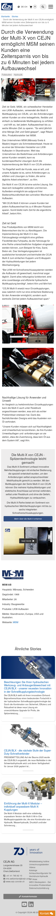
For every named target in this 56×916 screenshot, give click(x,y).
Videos (32, 867)
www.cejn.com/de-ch (15, 881)
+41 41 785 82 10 (14, 875)
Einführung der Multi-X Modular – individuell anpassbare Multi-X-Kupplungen (23, 806)
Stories (15, 16)
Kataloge (33, 870)
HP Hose (33, 879)
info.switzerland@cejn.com (18, 878)
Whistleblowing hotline (39, 861)
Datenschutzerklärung (39, 888)
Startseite (5, 16)
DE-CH (23, 6)
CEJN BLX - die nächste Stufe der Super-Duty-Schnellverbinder (27, 751)
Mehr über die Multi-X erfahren (28, 518)
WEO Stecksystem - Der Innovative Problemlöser (40, 883)
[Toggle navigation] (50, 6)
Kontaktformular (29, 896)
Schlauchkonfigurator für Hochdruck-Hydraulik (40, 875)
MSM (15, 622)
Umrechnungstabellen (39, 864)
